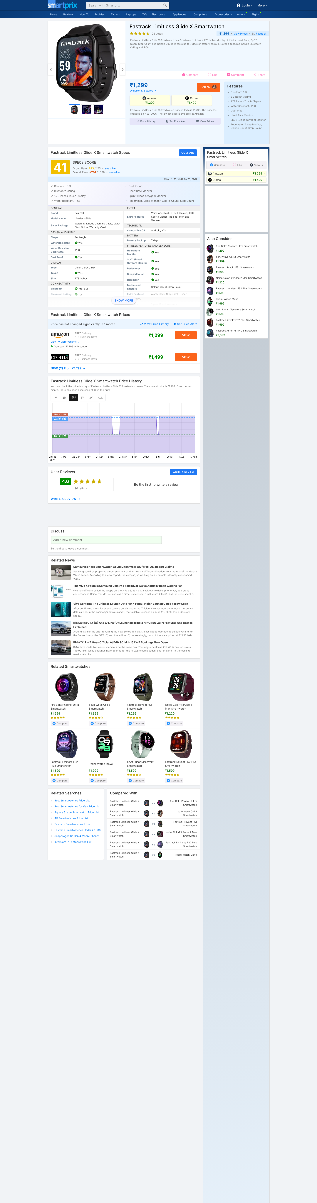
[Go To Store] (60, 335)
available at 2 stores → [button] (143, 90)
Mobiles (100, 14)
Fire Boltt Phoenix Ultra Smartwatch (65, 706)
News (53, 14)
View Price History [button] (156, 324)
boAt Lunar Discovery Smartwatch (140, 763)
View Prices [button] (241, 33)
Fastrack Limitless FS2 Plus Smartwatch (64, 763)
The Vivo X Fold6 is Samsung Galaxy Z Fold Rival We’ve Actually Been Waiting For (127, 586)
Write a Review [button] (183, 471)
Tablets (115, 14)
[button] (145, 121)
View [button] (206, 87)
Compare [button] (187, 152)
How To (84, 14)
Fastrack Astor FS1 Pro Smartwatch (236, 330)
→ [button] (68, 368)
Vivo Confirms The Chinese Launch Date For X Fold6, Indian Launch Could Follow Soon (130, 604)
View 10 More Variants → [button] (65, 341)
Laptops (131, 14)
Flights (256, 14)
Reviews (68, 14)
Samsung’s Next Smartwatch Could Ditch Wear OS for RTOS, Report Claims (123, 567)
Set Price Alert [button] (187, 324)
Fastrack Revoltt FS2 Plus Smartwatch (180, 763)
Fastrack (261, 33)
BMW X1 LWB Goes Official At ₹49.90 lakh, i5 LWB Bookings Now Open (120, 642)
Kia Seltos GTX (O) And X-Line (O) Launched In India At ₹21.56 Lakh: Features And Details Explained (132, 625)
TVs (144, 14)
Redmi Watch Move (101, 763)
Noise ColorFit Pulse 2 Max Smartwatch (178, 706)
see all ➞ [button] (110, 168)
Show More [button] (124, 300)
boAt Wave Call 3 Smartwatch (99, 706)
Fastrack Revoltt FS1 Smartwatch (139, 706)
